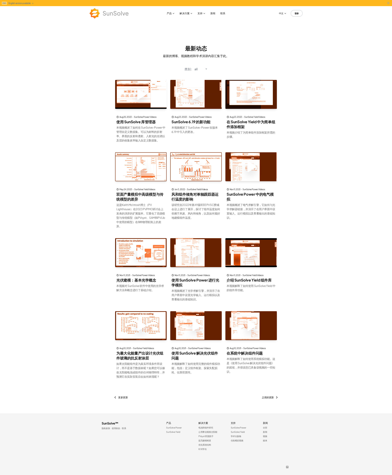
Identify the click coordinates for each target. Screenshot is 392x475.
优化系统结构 (204, 444)
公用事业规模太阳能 (207, 431)
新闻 (212, 13)
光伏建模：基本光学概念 (136, 280)
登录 (297, 13)
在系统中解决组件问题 (245, 353)
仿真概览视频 (237, 440)
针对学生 (202, 449)
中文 (281, 13)
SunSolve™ (110, 423)
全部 (265, 427)
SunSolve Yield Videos (254, 116)
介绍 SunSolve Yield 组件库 (249, 280)
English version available (20, 3)
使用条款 (116, 428)
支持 (200, 13)
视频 (265, 436)
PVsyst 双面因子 (205, 436)
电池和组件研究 (205, 427)
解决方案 (185, 13)
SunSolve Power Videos (145, 116)
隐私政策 (106, 428)
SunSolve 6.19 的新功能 (191, 121)
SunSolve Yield (173, 431)
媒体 (265, 440)
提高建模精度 (204, 440)
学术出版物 (236, 436)
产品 (169, 13)
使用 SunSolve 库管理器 (136, 121)
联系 (222, 13)
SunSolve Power (174, 427)
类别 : (188, 69)
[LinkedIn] (287, 467)
